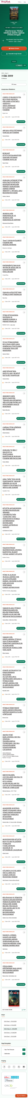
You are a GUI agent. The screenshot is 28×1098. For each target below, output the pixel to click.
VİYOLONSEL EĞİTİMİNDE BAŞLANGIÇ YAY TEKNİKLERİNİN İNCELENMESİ (12, 969)
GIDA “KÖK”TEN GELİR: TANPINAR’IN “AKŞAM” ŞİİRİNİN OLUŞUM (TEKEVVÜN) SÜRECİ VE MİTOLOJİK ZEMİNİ (12, 483)
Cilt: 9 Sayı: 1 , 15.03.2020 (10, 1021)
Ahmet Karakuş (6, 432)
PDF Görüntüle (21, 121)
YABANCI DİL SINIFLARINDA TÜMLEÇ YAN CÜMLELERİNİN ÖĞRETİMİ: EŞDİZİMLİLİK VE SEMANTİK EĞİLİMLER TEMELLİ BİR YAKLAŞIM (13, 643)
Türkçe (19, 2)
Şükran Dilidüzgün (7, 753)
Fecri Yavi (5, 297)
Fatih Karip (5, 949)
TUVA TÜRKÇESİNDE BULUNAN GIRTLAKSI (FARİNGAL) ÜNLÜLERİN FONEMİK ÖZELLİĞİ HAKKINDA (12, 346)
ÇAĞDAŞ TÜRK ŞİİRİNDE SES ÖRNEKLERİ (12, 428)
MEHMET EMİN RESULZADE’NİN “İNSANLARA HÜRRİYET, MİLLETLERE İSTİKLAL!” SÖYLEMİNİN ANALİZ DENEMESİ (12, 401)
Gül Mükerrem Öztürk (7, 530)
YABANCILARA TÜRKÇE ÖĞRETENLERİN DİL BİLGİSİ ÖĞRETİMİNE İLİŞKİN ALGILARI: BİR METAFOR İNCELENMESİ (12, 612)
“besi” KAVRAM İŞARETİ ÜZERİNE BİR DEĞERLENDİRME (12, 243)
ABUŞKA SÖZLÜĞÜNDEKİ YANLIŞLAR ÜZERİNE (12, 132)
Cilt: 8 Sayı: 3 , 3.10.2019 (10, 1029)
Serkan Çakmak (6, 196)
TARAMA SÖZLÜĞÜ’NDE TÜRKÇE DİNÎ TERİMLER (12, 294)
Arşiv (3, 1015)
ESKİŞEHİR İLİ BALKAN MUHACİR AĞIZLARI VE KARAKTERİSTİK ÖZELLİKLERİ (12, 269)
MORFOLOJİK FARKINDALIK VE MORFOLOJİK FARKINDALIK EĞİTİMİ (11, 217)
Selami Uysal (5, 917)
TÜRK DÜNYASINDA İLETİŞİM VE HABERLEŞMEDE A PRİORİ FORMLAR (10, 318)
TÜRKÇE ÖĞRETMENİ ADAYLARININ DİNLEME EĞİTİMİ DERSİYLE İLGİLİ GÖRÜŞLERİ (12, 711)
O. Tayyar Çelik (12, 822)
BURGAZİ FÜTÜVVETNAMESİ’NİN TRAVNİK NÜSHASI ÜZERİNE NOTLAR (12, 156)
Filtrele (14, 84)
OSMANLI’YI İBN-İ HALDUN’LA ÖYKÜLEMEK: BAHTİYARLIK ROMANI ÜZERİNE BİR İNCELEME (12, 454)
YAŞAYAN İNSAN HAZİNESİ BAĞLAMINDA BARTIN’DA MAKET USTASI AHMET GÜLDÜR (12, 551)
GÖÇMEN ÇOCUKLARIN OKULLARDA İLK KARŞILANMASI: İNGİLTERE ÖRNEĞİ (12, 874)
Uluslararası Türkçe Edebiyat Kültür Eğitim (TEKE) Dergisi (14, 33)
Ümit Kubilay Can (12, 975)
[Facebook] (4, 1067)
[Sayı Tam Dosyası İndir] (23, 1049)
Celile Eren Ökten (13, 619)
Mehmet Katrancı (6, 791)
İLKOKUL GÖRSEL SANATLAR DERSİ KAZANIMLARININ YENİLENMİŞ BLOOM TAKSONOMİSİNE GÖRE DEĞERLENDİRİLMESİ (12, 940)
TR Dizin (14, 61)
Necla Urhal (5, 975)
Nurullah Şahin (6, 690)
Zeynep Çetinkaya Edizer (8, 754)
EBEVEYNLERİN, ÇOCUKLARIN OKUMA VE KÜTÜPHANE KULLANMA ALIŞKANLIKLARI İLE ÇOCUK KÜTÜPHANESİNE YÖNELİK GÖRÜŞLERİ (12, 781)
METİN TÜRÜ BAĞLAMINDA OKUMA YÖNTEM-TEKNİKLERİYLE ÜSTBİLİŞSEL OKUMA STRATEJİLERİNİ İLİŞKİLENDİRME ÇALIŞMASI (11, 742)
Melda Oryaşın (15, 756)
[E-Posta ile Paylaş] (23, 1067)
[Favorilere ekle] (24, 94)
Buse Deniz (13, 590)
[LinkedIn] (19, 1067)
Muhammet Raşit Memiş (8, 223)
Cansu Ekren (5, 619)
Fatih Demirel (6, 880)
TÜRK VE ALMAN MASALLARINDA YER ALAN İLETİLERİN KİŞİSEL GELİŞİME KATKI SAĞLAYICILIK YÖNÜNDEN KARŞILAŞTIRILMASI (12, 581)
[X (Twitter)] (14, 1067)
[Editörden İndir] (23, 1054)
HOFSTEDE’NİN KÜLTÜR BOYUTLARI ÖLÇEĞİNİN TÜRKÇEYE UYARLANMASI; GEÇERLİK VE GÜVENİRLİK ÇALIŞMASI (12, 845)
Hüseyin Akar (6, 822)
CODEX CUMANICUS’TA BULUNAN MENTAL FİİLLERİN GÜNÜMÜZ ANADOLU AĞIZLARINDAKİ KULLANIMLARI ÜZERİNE (12, 103)
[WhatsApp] (9, 1067)
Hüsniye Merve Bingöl (14, 880)
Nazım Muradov (6, 410)
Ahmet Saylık (5, 853)
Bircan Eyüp (5, 717)
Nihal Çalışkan (6, 653)
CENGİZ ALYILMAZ (17, 27)
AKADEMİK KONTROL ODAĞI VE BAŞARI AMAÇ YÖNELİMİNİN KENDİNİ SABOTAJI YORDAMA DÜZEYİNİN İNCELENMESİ (12, 813)
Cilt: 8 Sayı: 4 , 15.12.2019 (10, 1025)
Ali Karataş (19, 822)
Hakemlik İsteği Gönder (15, 53)
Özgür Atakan (6, 461)
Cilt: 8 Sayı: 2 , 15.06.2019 (10, 1032)
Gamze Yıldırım (6, 354)
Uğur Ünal (12, 324)
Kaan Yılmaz (5, 163)
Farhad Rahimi (6, 136)
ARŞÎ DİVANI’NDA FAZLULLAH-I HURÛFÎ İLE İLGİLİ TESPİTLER (11, 373)
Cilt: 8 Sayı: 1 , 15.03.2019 (10, 1036)
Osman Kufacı (6, 378)
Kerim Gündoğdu (13, 917)
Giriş (25, 2)
